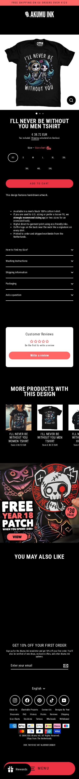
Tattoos (39, 719)
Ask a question (13, 294)
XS (13, 157)
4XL (38, 168)
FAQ (24, 714)
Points (43, 714)
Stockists (28, 719)
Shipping (35, 138)
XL (53, 157)
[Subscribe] (65, 666)
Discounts (14, 714)
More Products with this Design (39, 391)
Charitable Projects (29, 709)
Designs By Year (62, 709)
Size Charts (15, 719)
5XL (50, 168)
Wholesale (51, 719)
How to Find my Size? (17, 249)
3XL (27, 168)
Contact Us (46, 709)
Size (37, 147)
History (33, 714)
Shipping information (16, 272)
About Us (13, 709)
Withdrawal (64, 719)
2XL (64, 157)
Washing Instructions (16, 260)
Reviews (53, 714)
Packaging (11, 283)
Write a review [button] (39, 355)
